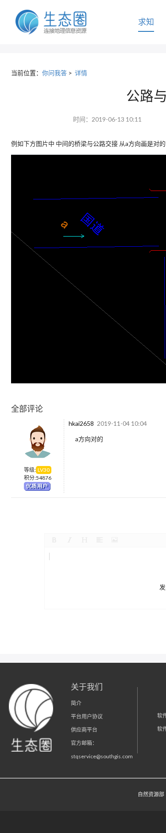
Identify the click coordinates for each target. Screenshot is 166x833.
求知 (146, 22)
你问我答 (54, 72)
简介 (76, 703)
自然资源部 (151, 794)
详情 (81, 72)
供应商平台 (84, 729)
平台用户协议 (87, 716)
